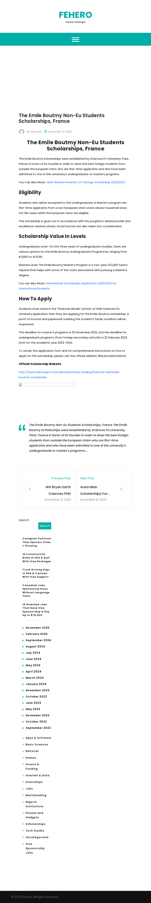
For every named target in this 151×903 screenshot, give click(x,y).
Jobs (29, 788)
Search (24, 520)
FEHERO (75, 15)
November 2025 (38, 628)
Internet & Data (38, 775)
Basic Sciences (37, 744)
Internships (34, 782)
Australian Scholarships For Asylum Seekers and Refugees (94, 491)
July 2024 (33, 653)
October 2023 (36, 696)
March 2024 (35, 678)
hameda (36, 131)
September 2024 (38, 640)
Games (31, 758)
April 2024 (33, 671)
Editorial (32, 751)
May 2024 (33, 665)
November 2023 (38, 690)
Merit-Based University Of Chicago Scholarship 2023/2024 (86, 182)
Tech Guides (35, 830)
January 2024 (36, 684)
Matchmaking (36, 795)
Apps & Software (38, 738)
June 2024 (33, 659)
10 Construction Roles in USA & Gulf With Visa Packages (36, 557)
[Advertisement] (75, 82)
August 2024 (35, 646)
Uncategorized (37, 837)
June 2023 (33, 703)
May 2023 (33, 709)
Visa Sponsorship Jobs (35, 848)
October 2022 (36, 721)
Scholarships (35, 824)
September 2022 (38, 728)
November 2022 (38, 715)
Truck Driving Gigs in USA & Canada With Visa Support (36, 573)
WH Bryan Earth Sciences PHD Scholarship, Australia (58, 491)
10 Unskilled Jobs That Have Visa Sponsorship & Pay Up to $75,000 (36, 610)
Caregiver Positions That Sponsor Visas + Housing (36, 542)
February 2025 (37, 634)
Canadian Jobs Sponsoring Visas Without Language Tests (36, 591)
